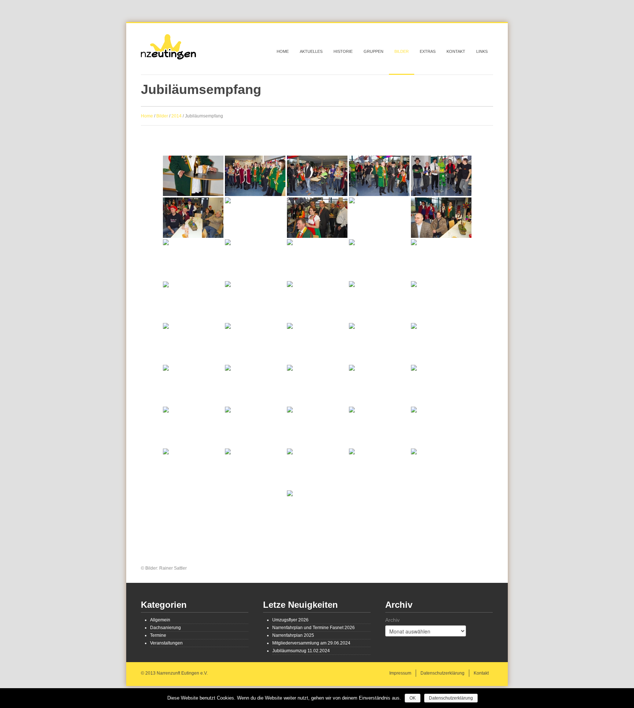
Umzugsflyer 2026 (290, 619)
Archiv (392, 620)
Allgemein (160, 619)
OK (412, 698)
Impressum (400, 673)
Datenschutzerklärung (442, 673)
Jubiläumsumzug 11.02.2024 (301, 650)
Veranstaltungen (166, 643)
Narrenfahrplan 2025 (293, 635)
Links (482, 51)
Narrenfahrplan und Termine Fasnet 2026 (313, 627)
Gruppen (373, 51)
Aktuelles (311, 51)
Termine (158, 635)
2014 (176, 116)
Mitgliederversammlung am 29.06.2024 (311, 643)
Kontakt (456, 51)
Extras (428, 51)
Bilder (401, 51)
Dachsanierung (165, 627)
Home (283, 51)
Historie (343, 51)
